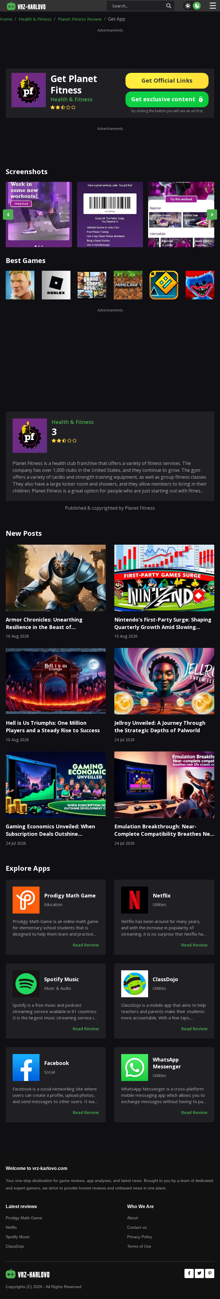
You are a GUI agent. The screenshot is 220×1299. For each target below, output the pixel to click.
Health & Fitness (35, 19)
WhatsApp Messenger (167, 1063)
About (132, 1218)
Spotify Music (61, 979)
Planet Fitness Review (80, 19)
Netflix (161, 895)
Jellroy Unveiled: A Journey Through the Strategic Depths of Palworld (159, 726)
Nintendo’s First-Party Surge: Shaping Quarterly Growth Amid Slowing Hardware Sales (162, 623)
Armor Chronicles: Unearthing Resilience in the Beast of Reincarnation (44, 623)
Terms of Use (139, 1246)
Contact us (137, 1227)
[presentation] (8, 214)
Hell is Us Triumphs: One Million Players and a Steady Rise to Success (53, 726)
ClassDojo (165, 979)
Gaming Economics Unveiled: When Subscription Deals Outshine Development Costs (50, 830)
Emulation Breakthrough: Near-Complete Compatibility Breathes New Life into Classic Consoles (164, 830)
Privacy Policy (139, 1236)
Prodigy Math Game (70, 895)
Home (6, 19)
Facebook (56, 1063)
